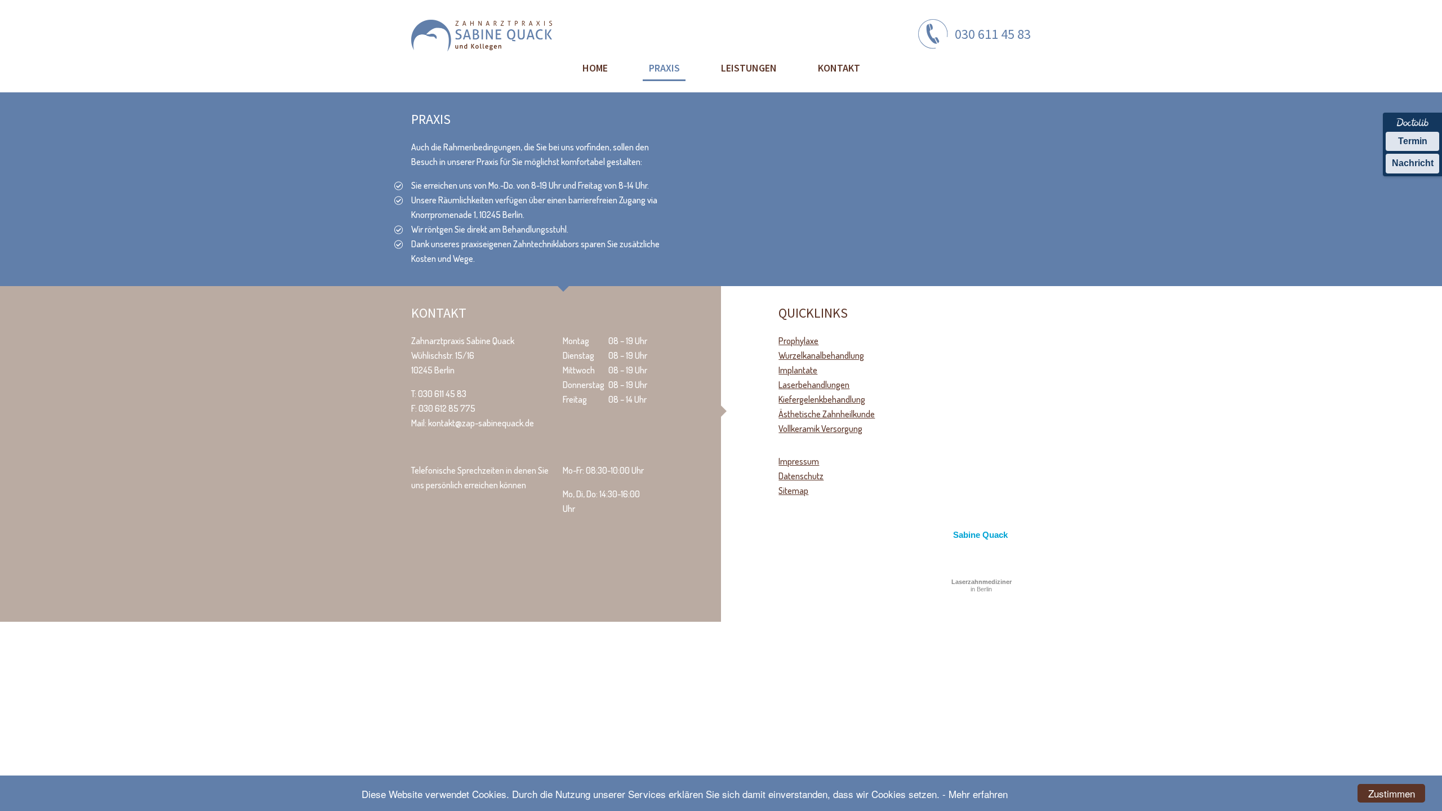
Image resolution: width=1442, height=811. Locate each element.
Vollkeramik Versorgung (820, 428)
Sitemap (793, 490)
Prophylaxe (798, 340)
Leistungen (749, 68)
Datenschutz (801, 476)
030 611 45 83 (993, 34)
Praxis (664, 68)
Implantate (797, 370)
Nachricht (1413, 163)
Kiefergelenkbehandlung (821, 399)
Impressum (798, 461)
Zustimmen (1391, 793)
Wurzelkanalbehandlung (821, 355)
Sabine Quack (980, 535)
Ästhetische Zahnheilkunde (826, 414)
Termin (1412, 141)
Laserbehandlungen (813, 384)
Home (595, 68)
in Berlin (981, 585)
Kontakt (839, 68)
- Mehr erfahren (975, 794)
